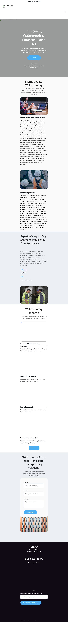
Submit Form (30, 512)
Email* (25, 490)
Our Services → (34, 447)
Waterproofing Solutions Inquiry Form (31, 593)
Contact (34, 57)
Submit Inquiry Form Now (30, 602)
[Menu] (64, 11)
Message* (26, 499)
